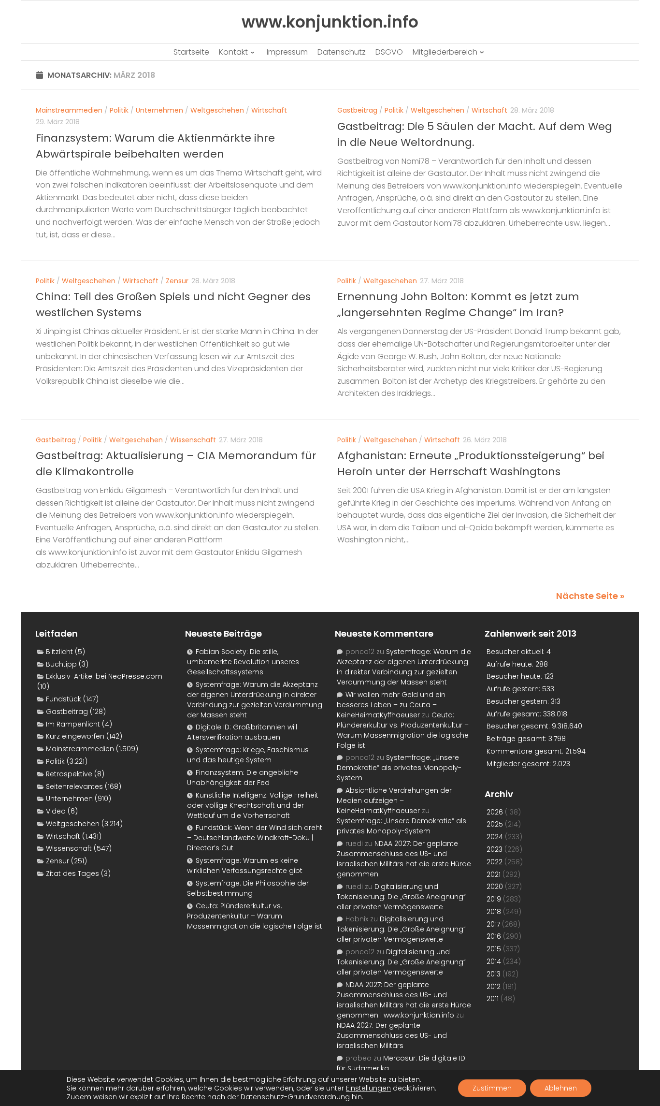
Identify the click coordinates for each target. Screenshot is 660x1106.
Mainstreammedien (69, 110)
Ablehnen (561, 1088)
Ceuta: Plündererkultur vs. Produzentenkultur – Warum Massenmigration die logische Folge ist (254, 916)
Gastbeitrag (357, 110)
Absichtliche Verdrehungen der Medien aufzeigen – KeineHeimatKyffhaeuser (394, 800)
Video (56, 811)
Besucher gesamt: (519, 726)
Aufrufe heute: (511, 664)
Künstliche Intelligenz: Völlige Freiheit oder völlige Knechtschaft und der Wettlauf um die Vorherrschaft (252, 805)
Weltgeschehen (217, 110)
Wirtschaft (269, 110)
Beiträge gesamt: (517, 738)
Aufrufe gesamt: (515, 714)
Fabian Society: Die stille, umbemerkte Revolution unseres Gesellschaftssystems (243, 662)
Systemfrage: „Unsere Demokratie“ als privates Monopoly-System (399, 768)
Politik (119, 110)
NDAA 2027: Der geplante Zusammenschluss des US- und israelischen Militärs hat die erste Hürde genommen (404, 859)
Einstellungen (368, 1088)
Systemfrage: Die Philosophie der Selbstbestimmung (248, 888)
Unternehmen (159, 110)
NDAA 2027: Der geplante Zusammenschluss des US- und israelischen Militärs (392, 1035)
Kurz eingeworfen (75, 736)
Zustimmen (492, 1088)
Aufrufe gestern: (514, 689)
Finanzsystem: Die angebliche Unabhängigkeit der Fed (242, 777)
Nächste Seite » (590, 596)
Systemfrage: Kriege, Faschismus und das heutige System (248, 755)
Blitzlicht (59, 651)
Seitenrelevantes (74, 786)
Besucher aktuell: (516, 651)
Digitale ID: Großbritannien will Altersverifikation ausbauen (242, 732)
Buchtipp (61, 664)
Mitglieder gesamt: (520, 764)
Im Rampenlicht (73, 724)
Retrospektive (69, 774)
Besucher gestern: (519, 701)
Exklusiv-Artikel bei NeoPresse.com (104, 676)
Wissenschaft (193, 440)
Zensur (177, 281)
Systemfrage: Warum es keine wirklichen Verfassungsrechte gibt (244, 865)
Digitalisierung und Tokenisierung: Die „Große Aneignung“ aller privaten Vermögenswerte (401, 897)
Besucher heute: (515, 676)
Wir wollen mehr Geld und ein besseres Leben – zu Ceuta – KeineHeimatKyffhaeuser (391, 705)
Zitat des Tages (72, 873)
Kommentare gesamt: (526, 751)
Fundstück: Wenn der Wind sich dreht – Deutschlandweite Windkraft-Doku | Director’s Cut (254, 838)
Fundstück (63, 699)
